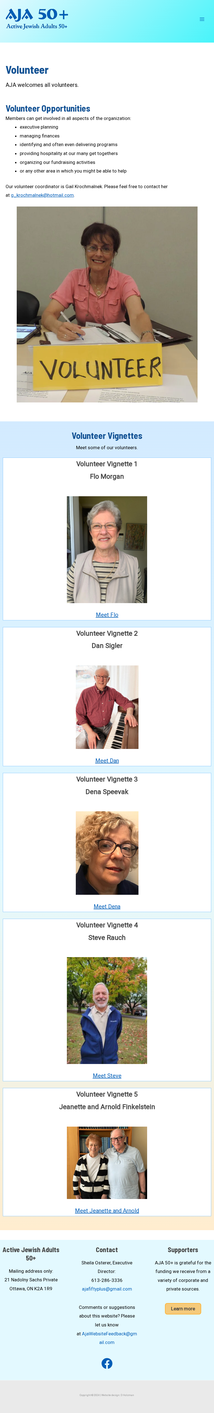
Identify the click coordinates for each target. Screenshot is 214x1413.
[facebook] (107, 1363)
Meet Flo (107, 614)
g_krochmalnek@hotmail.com (42, 195)
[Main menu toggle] (202, 19)
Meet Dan (107, 760)
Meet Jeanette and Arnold (107, 1210)
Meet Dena (107, 906)
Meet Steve (107, 1075)
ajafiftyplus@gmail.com (107, 1289)
